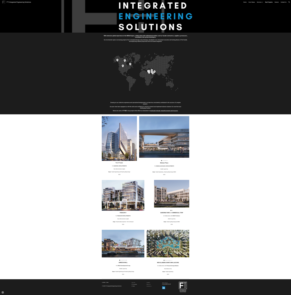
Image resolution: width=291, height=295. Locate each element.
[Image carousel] (164, 138)
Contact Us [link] (283, 2)
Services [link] (259, 2)
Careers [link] (277, 2)
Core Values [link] (251, 2)
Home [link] (245, 2)
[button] (289, 2)
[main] (145, 38)
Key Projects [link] (269, 2)
